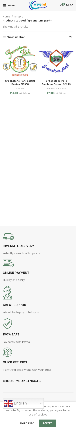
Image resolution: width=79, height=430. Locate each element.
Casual (20, 88)
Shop (17, 16)
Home (6, 16)
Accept (47, 423)
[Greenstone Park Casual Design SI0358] (20, 61)
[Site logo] (38, 5)
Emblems (61, 88)
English (20, 403)
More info (27, 423)
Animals (50, 88)
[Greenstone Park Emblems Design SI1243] (56, 61)
